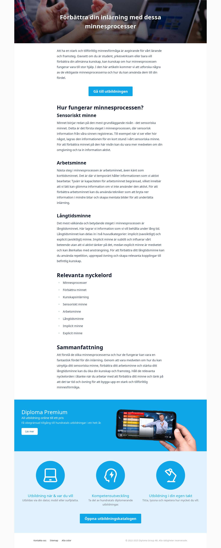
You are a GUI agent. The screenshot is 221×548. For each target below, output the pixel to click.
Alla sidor (66, 540)
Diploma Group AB (148, 540)
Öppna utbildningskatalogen (110, 518)
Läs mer (29, 431)
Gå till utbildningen (110, 91)
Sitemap (54, 540)
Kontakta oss (40, 540)
